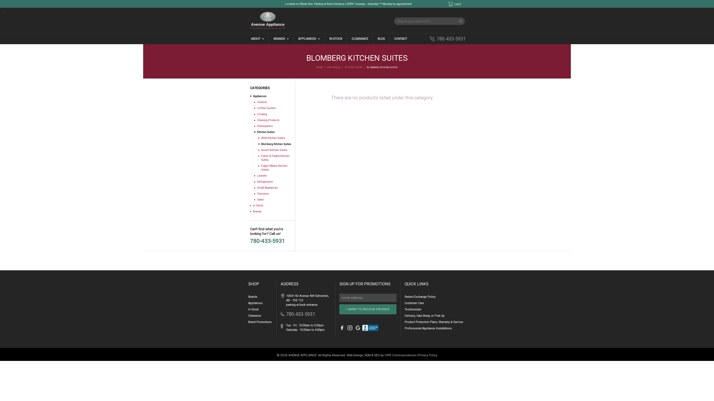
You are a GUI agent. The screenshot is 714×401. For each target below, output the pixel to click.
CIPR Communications (400, 355)
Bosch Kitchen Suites (274, 150)
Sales (260, 199)
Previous (9, 392)
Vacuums (263, 193)
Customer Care (414, 303)
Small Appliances (267, 187)
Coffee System (266, 108)
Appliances (307, 38)
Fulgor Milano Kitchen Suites (274, 167)
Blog (381, 38)
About (256, 38)
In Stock (335, 38)
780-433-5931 (451, 39)
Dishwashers (265, 126)
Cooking (262, 114)
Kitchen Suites (266, 132)
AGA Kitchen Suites (273, 138)
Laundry (262, 175)
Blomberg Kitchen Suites (276, 144)
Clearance (360, 38)
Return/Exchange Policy (420, 297)
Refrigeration (265, 181)
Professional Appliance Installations (428, 328)
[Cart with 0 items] (452, 4)
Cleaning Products (268, 120)
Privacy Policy (427, 355)
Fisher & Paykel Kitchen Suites (275, 158)
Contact (400, 38)
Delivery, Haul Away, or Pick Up (425, 315)
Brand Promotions (260, 322)
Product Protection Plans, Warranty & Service (434, 322)
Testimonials (413, 309)
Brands (280, 38)
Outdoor (262, 102)
